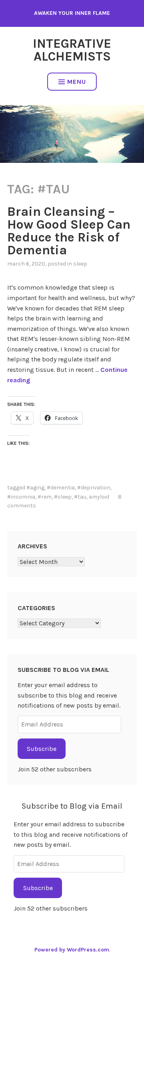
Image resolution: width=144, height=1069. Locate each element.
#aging (35, 487)
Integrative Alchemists (72, 50)
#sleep (63, 496)
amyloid (99, 496)
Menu (76, 81)
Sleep (80, 263)
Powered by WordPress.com (71, 949)
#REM (45, 496)
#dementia (61, 487)
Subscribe (41, 749)
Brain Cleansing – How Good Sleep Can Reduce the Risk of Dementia (68, 231)
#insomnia (21, 496)
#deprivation (93, 487)
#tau (80, 496)
